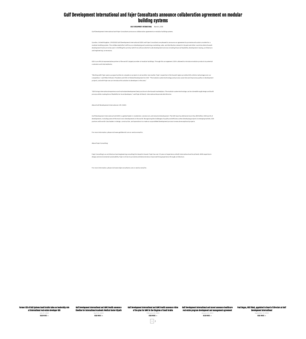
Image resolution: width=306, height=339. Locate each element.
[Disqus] (153, 205)
